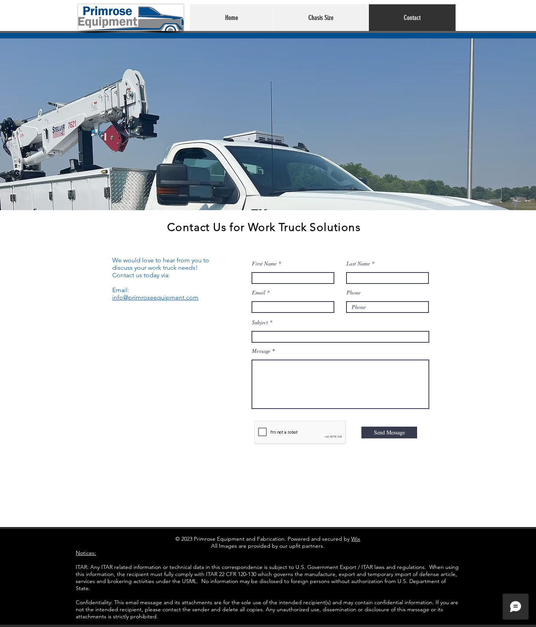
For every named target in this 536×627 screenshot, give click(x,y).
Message (261, 351)
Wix (355, 538)
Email (258, 292)
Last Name (358, 263)
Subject (260, 322)
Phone (353, 292)
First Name (264, 263)
